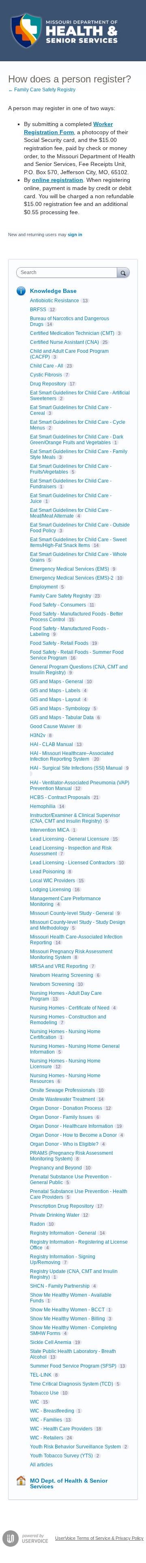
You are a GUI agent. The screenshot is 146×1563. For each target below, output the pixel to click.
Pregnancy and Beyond (56, 1168)
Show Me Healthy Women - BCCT (67, 1310)
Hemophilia (43, 806)
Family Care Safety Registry (60, 596)
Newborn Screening (52, 984)
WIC (34, 1402)
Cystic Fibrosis (46, 375)
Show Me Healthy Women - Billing (67, 1319)
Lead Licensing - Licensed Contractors (72, 863)
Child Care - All (46, 366)
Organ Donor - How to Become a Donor (73, 1135)
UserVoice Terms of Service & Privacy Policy (99, 1538)
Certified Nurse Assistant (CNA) (64, 342)
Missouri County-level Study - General (72, 913)
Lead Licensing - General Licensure (69, 839)
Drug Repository (48, 384)
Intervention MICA (49, 830)
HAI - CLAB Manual (51, 744)
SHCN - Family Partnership (60, 1286)
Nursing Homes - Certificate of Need (70, 1008)
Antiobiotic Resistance (54, 300)
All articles (41, 1465)
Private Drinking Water (54, 1215)
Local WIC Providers (52, 880)
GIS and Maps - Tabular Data (62, 717)
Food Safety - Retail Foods (59, 643)
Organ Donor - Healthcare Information (71, 1126)
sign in (75, 234)
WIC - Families (46, 1420)
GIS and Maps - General (56, 681)
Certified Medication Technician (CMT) (72, 333)
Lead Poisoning (47, 871)
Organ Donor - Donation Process (66, 1108)
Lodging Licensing (50, 889)
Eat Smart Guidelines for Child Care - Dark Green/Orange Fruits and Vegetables (76, 439)
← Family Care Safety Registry (41, 90)
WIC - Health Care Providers (61, 1429)
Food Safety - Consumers (58, 605)
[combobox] (68, 272)
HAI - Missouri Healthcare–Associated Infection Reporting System (72, 756)
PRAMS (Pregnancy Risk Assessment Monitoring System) (71, 1156)
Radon (37, 1224)
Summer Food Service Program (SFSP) (73, 1366)
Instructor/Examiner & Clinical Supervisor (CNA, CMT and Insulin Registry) (75, 818)
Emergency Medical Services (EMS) (69, 569)
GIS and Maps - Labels (55, 690)
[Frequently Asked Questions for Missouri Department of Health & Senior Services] (63, 30)
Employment (44, 587)
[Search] (123, 272)
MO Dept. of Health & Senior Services (68, 1483)
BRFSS (38, 309)
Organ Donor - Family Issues (61, 1117)
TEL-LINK (41, 1375)
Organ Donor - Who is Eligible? (64, 1144)
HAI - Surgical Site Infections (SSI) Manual (76, 768)
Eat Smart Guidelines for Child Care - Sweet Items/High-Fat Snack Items (78, 542)
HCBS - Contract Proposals (60, 797)
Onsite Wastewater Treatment (62, 1099)
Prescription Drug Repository (62, 1206)
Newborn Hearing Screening (61, 975)
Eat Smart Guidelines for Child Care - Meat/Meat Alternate (71, 513)
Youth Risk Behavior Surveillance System (75, 1447)
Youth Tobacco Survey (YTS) (61, 1456)
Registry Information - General (63, 1233)
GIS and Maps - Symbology (60, 708)
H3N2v (37, 735)
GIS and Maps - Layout (55, 699)
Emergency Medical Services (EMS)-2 (72, 578)
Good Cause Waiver (52, 726)
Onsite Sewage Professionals (62, 1090)
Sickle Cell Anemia (50, 1342)
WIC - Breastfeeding (52, 1411)
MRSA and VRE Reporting (59, 966)
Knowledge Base (53, 291)
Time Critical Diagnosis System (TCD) (71, 1384)
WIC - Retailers (46, 1438)
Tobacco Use (44, 1393)
